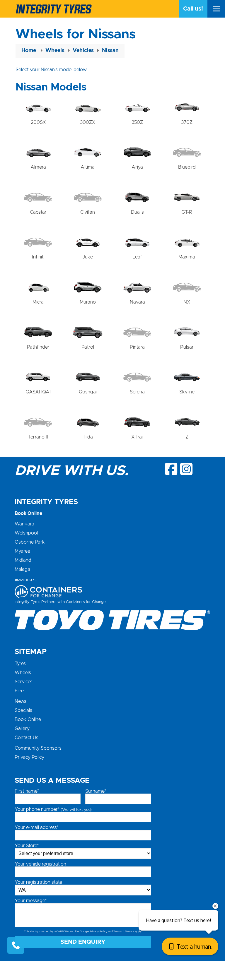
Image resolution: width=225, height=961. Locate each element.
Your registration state (38, 882)
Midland (23, 560)
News (20, 701)
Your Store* (27, 845)
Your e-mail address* (36, 827)
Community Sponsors (38, 748)
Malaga (22, 569)
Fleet (20, 690)
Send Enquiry (82, 942)
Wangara (24, 524)
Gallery (22, 728)
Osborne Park (30, 542)
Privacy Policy (29, 757)
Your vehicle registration (40, 864)
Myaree (22, 551)
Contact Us (26, 737)
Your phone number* (53, 809)
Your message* (31, 900)
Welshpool (26, 533)
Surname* (95, 791)
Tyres (20, 663)
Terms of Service (123, 931)
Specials (23, 710)
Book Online (28, 719)
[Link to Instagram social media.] (186, 469)
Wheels (23, 672)
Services (24, 681)
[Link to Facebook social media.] (171, 469)
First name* (27, 791)
